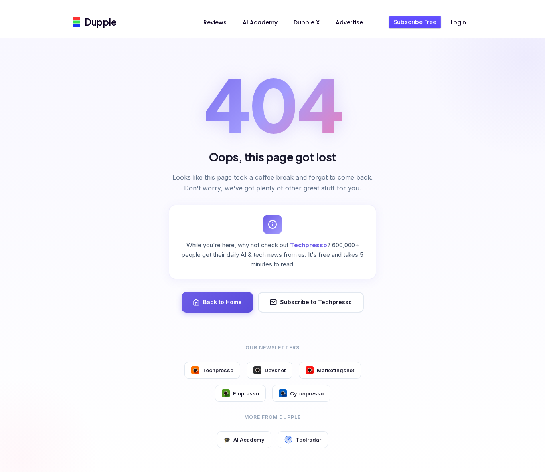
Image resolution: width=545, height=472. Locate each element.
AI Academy (260, 22)
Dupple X (307, 22)
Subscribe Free (415, 22)
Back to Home (222, 302)
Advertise (349, 22)
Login (458, 22)
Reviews (215, 22)
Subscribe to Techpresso (316, 302)
